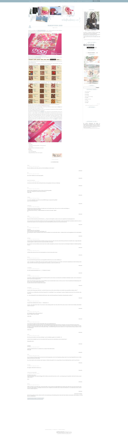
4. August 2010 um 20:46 (33, 198)
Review (56, 27)
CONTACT (85, 39)
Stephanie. (29, 205)
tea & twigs (87, 94)
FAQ (88, 39)
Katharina (29, 287)
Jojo (28, 354)
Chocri (38, 32)
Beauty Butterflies (31, 180)
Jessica (28, 197)
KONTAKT (85, 128)
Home (30, 1)
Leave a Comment (55, 159)
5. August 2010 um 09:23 (33, 301)
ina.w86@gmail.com (94, 127)
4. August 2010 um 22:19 (33, 268)
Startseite (55, 429)
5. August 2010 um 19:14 (33, 373)
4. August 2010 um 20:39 (33, 188)
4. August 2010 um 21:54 (33, 258)
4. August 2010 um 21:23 (33, 250)
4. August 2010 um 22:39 (33, 276)
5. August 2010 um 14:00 (33, 311)
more (97, 30)
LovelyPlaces (71, 1)
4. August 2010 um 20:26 (33, 166)
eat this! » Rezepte (88, 99)
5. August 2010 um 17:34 (33, 355)
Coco (28, 310)
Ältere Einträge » (62, 429)
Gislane (28, 275)
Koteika (28, 238)
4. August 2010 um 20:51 (33, 217)
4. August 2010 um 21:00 (33, 227)
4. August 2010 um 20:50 (33, 206)
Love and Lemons (87, 91)
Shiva (28, 216)
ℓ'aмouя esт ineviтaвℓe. (32, 372)
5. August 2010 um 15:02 (33, 335)
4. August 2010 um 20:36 (33, 181)
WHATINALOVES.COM (67, 431)
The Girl (36, 1)
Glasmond (29, 267)
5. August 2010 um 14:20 (33, 322)
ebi (27, 187)
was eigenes (87, 101)
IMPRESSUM (93, 128)
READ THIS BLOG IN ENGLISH (94, 39)
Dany (28, 334)
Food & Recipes (51, 1)
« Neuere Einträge (48, 429)
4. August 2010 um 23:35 (33, 288)
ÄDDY (28, 165)
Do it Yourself (61, 1)
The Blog (43, 1)
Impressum (79, 1)
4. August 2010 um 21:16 (33, 239)
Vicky (28, 300)
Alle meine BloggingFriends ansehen (92, 105)
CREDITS (89, 128)
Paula (28, 257)
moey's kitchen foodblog (89, 96)
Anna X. (28, 249)
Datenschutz (88, 1)
